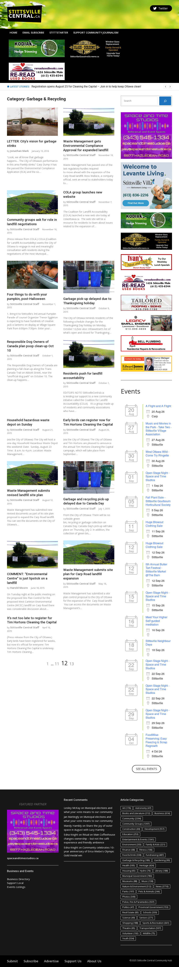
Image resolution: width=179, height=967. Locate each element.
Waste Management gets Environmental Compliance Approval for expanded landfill (85, 145)
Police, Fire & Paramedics (138, 901)
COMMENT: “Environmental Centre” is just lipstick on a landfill (27, 578)
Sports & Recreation (155, 922)
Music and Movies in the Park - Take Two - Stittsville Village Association (158, 428)
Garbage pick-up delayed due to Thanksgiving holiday (87, 301)
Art (126, 808)
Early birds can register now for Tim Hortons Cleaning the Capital (88, 422)
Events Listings (16, 887)
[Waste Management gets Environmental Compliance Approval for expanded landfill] (88, 122)
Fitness (145, 849)
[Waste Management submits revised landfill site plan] (32, 473)
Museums (129, 881)
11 (57, 663)
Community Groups (135, 823)
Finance (128, 849)
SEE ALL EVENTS (146, 769)
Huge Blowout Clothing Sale (154, 524)
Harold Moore (19, 587)
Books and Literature (136, 813)
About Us (94, 961)
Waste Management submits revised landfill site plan (28, 493)
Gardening (162, 860)
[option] (101, 86)
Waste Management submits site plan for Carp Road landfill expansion (88, 574)
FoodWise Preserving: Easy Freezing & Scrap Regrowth (156, 740)
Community (131, 818)
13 (71, 663)
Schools (150, 912)
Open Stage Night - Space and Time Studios (157, 476)
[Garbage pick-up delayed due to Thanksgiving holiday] (88, 277)
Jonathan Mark (19, 151)
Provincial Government (153, 907)
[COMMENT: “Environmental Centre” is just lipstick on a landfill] (32, 554)
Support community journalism (95, 32)
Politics (128, 907)
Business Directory (18, 879)
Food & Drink (131, 855)
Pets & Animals (149, 891)
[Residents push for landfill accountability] (88, 354)
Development (154, 829)
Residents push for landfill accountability (82, 375)
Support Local (15, 883)
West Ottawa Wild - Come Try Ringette (157, 453)
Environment (131, 844)
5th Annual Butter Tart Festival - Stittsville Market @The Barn (156, 569)
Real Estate (130, 912)
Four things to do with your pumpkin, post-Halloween (27, 296)
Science (128, 917)
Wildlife (149, 933)
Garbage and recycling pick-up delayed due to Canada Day (86, 501)
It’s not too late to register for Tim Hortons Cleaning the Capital (32, 620)
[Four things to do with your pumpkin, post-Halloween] (32, 275)
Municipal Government (137, 875)
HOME (13, 32)
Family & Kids (155, 844)
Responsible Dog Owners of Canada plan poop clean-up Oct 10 (30, 346)
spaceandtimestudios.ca (22, 858)
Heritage (146, 865)
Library (161, 870)
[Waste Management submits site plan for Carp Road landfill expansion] (88, 552)
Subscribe (31, 961)
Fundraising (155, 855)
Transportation (150, 928)
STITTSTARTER (58, 32)
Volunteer (130, 933)
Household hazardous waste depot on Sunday (28, 422)
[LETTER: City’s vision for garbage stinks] (32, 122)
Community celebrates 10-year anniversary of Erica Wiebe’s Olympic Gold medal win (89, 851)
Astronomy (143, 808)
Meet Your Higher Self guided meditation (156, 620)
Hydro (145, 870)
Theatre (128, 928)
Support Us (73, 961)
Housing (128, 870)
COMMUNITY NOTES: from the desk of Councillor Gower (65, 86)
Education (130, 834)
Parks (128, 891)
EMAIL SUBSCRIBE (33, 32)
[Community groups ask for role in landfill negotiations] (32, 202)
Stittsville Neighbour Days (158, 643)
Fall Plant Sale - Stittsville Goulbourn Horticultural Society (158, 501)
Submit (12, 961)
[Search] (165, 101)
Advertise (51, 961)
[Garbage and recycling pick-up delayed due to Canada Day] (88, 477)
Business (162, 813)
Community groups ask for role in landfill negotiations (32, 222)
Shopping (130, 922)
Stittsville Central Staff (80, 155)
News (162, 886)
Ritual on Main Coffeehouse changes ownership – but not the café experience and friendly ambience (89, 838)
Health (128, 865)
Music (147, 881)
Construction (131, 829)
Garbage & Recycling (136, 860)
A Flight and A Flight (158, 406)
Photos (128, 896)
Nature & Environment (136, 886)
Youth (128, 938)
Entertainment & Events (138, 839)
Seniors (146, 917)
